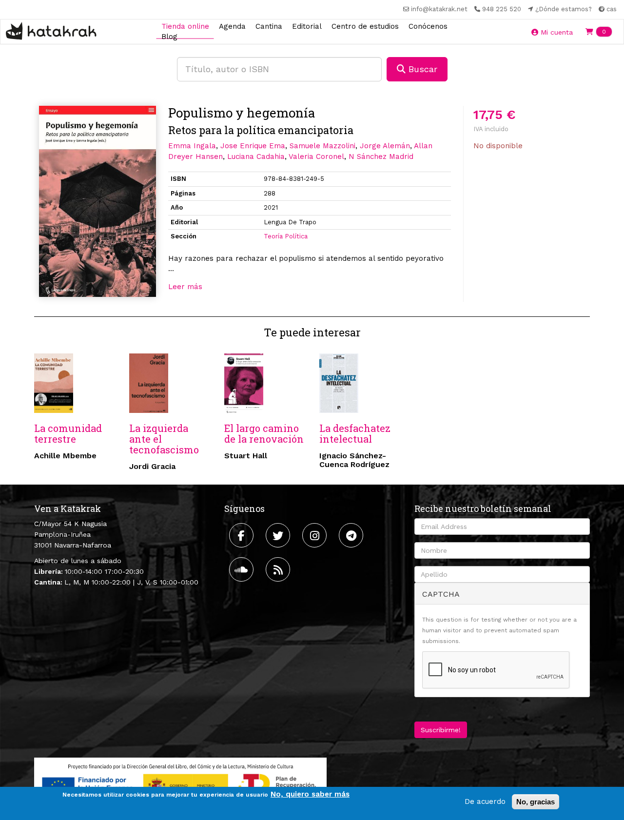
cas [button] (610, 9)
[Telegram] (352, 535)
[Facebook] (242, 535)
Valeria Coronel (316, 156)
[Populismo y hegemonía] (97, 201)
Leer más (185, 286)
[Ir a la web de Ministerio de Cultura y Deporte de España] (180, 783)
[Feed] (279, 569)
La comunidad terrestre (68, 433)
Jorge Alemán (385, 145)
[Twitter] (279, 535)
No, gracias (535, 802)
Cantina (268, 25)
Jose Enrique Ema (252, 145)
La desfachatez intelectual (354, 433)
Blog (169, 36)
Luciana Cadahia (256, 156)
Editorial (307, 25)
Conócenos (428, 25)
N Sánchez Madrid (381, 156)
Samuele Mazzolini (322, 145)
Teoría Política (286, 236)
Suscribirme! (441, 730)
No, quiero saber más (310, 794)
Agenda (232, 25)
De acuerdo (485, 801)
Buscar (421, 69)
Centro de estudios (365, 25)
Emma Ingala (192, 145)
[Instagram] (315, 535)
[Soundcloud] (242, 569)
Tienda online (185, 25)
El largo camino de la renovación (264, 433)
